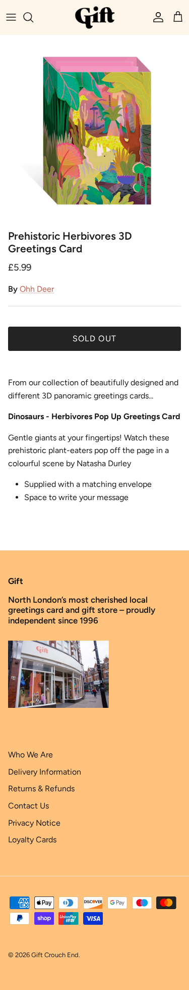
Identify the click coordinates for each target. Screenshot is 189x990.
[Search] (33, 17)
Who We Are (30, 754)
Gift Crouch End (55, 955)
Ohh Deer (37, 289)
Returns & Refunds (41, 788)
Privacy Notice (34, 823)
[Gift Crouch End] (95, 17)
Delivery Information (44, 772)
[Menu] (11, 17)
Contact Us (28, 806)
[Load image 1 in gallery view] (94, 129)
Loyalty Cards (32, 839)
